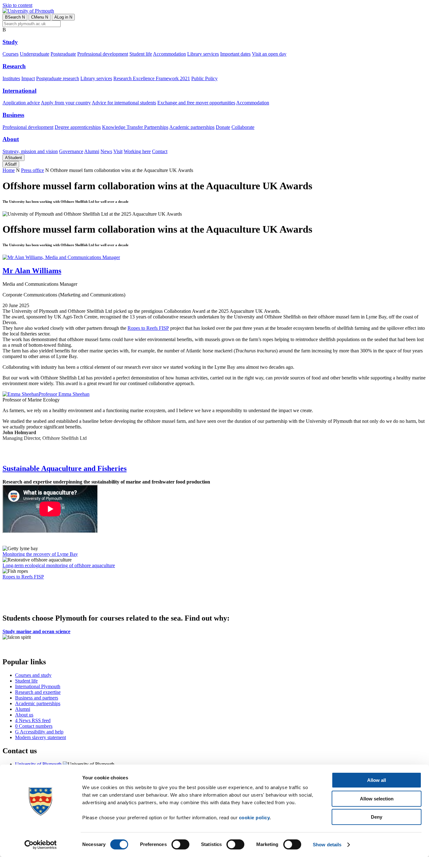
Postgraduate (63, 54)
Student (13, 157)
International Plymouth (37, 686)
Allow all (376, 780)
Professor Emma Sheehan (64, 394)
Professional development (102, 54)
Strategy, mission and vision (30, 151)
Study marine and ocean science (36, 631)
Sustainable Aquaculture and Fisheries (65, 468)
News (106, 151)
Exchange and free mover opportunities (196, 102)
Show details (327, 844)
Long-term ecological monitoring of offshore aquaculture (59, 565)
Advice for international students (124, 102)
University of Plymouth (38, 764)
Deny (376, 817)
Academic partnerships (192, 127)
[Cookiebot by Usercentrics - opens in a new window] (40, 844)
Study (10, 42)
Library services (203, 54)
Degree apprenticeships (78, 127)
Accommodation (169, 54)
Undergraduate (34, 54)
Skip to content (17, 5)
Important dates (235, 54)
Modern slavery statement (40, 737)
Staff (11, 164)
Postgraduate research (57, 78)
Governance (71, 151)
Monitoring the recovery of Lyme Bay (40, 554)
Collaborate (242, 127)
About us (24, 714)
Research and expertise (38, 692)
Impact (28, 78)
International (19, 90)
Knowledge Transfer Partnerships (135, 127)
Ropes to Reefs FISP (148, 328)
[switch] (180, 844)
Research (14, 66)
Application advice (21, 102)
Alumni (91, 151)
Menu (39, 17)
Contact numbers (33, 726)
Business (13, 115)
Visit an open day (269, 54)
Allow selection (377, 798)
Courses (11, 54)
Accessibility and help (39, 731)
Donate (223, 127)
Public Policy (204, 78)
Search (15, 17)
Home (9, 170)
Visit (117, 151)
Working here (137, 151)
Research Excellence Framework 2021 (151, 78)
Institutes (11, 78)
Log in (63, 17)
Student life (140, 54)
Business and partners (36, 697)
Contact (159, 151)
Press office (32, 170)
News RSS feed (33, 720)
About (11, 139)
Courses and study (33, 675)
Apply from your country (66, 102)
